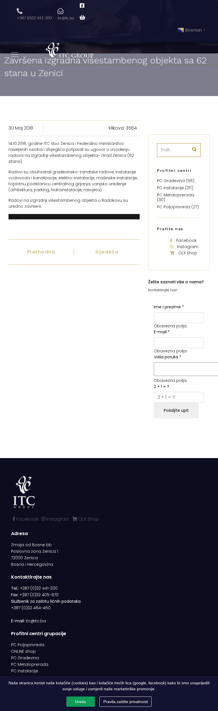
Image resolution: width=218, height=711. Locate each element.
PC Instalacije (24, 671)
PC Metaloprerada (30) (175, 197)
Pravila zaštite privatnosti (125, 701)
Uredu (80, 701)
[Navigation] (14, 55)
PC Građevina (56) (175, 181)
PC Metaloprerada (29, 664)
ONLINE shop (23, 651)
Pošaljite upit (176, 410)
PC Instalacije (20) (175, 188)
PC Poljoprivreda (27, 645)
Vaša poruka (167, 357)
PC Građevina (25, 658)
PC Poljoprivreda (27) (178, 207)
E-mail (162, 332)
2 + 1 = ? (161, 386)
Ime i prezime (169, 307)
